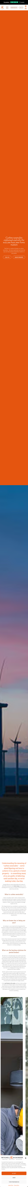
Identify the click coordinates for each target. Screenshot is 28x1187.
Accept (14, 1173)
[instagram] (25, 8)
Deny (14, 1177)
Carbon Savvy (16, 886)
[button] (25, 1158)
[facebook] (25, 6)
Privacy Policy (16, 1185)
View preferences (14, 1182)
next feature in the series (10, 983)
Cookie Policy (10, 1185)
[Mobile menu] (7, 7)
